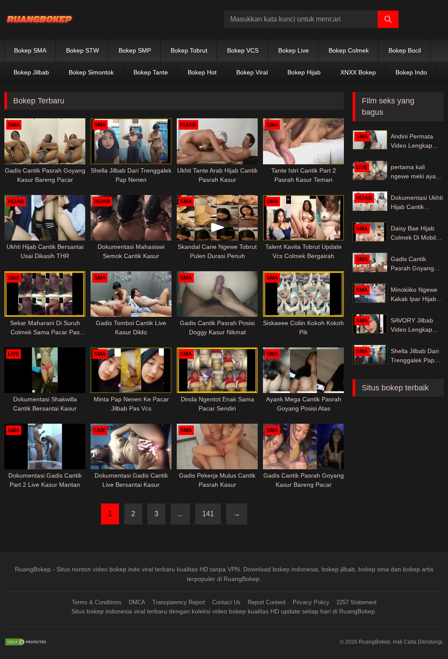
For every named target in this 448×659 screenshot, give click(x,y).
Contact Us (226, 602)
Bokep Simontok (91, 72)
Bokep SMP (135, 50)
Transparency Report (178, 602)
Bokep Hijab (304, 72)
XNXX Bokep (358, 72)
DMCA (137, 602)
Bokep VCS (243, 50)
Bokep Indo (411, 72)
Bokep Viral (252, 72)
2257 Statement (356, 602)
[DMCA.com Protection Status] (26, 642)
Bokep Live (293, 50)
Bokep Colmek (349, 50)
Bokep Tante (150, 72)
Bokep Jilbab (31, 72)
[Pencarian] (388, 19)
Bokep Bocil (404, 50)
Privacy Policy (311, 602)
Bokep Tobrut (189, 50)
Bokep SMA (30, 50)
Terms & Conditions (97, 602)
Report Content (267, 602)
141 (208, 513)
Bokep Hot (202, 72)
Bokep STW (82, 50)
